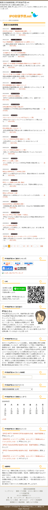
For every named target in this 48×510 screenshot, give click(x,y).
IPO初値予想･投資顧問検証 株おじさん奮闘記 (27, 506)
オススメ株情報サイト (24, 495)
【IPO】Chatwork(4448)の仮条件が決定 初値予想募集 (20, 445)
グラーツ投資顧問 (36, 500)
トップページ (3, 20)
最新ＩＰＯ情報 (21, 491)
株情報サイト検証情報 (17, 502)
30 (31, 246)
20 (28, 246)
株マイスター (24, 500)
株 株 (10, 498)
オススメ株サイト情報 (35, 491)
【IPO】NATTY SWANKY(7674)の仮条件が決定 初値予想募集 (22, 433)
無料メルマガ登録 (32, 502)
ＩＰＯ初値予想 (24, 493)
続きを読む (22, 35)
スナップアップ (19, 498)
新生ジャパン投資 (12, 500)
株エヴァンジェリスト (33, 498)
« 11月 (4, 419)
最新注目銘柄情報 (29, 489)
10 (24, 246)
